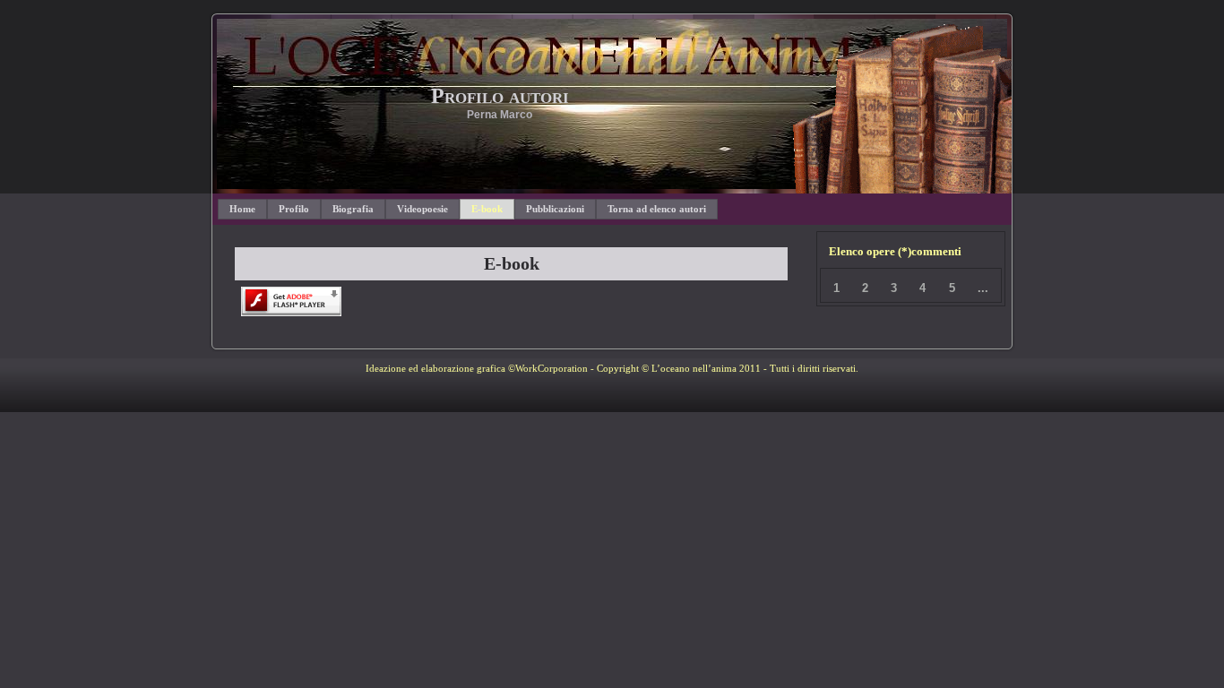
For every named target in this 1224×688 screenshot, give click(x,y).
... (983, 288)
